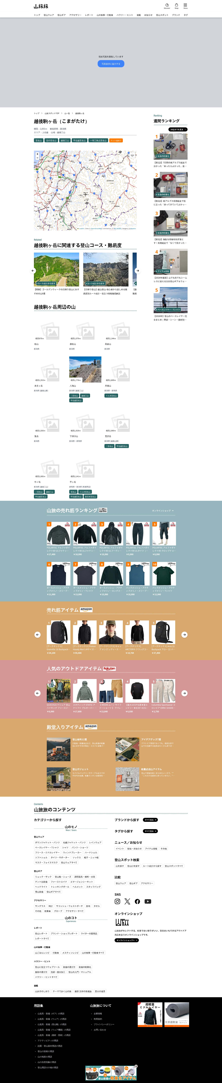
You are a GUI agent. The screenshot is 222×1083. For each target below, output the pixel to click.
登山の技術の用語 (46, 1051)
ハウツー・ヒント (125, 14)
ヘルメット (78, 886)
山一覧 (67, 113)
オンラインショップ (161, 510)
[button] (85, 195)
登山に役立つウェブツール (47, 966)
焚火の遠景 (100, 991)
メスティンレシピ (70, 952)
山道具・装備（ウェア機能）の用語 (54, 1030)
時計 (51, 905)
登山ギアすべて (54, 891)
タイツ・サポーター (60, 857)
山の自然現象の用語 (47, 1062)
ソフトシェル (41, 857)
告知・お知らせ (134, 848)
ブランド (176, 14)
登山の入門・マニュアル (79, 971)
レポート (89, 14)
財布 (88, 905)
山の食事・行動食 (105, 14)
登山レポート (41, 933)
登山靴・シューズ (63, 876)
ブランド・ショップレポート (64, 933)
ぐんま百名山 (111, 395)
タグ (186, 14)
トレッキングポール (60, 886)
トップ (37, 14)
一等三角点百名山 (98, 140)
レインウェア (95, 842)
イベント (120, 848)
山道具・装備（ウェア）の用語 (52, 1019)
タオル (97, 905)
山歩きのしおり (42, 991)
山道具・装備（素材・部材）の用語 (54, 1035)
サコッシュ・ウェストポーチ (69, 905)
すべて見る (149, 819)
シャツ (65, 847)
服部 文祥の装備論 (83, 991)
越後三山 (65, 140)
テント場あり (116, 140)
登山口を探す (133, 865)
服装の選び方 (41, 971)
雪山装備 (39, 891)
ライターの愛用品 (89, 933)
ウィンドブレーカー (72, 852)
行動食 (56, 952)
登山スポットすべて (174, 865)
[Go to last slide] (33, 271)
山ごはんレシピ (42, 952)
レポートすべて (42, 938)
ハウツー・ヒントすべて (46, 976)
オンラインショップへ (126, 940)
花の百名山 (51, 140)
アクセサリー (75, 14)
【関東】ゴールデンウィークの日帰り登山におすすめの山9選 (56, 291)
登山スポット (162, 14)
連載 (139, 14)
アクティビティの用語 (48, 1040)
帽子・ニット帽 (91, 857)
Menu (186, 8)
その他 (38, 910)
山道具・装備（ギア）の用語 (51, 1014)
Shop (176, 8)
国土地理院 (118, 228)
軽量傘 (48, 910)
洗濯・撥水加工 (58, 971)
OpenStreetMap (96, 228)
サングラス (40, 905)
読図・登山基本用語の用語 (50, 1046)
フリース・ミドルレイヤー (47, 852)
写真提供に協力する (111, 63)
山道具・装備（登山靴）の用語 (52, 1024)
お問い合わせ (100, 1030)
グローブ (58, 910)
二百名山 (74, 395)
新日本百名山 (90, 496)
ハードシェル (91, 852)
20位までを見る (176, 129)
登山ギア (61, 14)
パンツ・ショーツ (80, 847)
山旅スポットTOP (52, 113)
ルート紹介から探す (152, 865)
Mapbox (133, 228)
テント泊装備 (41, 881)
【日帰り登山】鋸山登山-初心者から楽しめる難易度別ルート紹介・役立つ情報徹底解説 (105, 291)
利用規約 (98, 1019)
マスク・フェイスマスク (46, 862)
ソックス (77, 857)
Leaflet (81, 228)
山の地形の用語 (45, 1057)
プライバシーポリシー (104, 1024)
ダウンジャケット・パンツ (47, 842)
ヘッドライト (41, 886)
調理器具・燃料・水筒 (85, 876)
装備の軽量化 (85, 966)
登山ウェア (49, 14)
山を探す (120, 865)
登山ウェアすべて (69, 862)
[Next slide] (138, 271)
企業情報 (98, 1014)
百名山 (39, 140)
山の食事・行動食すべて (93, 952)
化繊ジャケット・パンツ (74, 842)
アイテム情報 (151, 848)
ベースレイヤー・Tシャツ (47, 847)
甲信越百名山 (79, 140)
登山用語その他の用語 (48, 1067)
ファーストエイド (59, 881)
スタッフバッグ (93, 886)
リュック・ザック (43, 876)
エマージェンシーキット (81, 881)
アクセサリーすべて (75, 910)
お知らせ (148, 14)
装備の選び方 (69, 966)
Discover (167, 8)
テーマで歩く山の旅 (62, 991)
